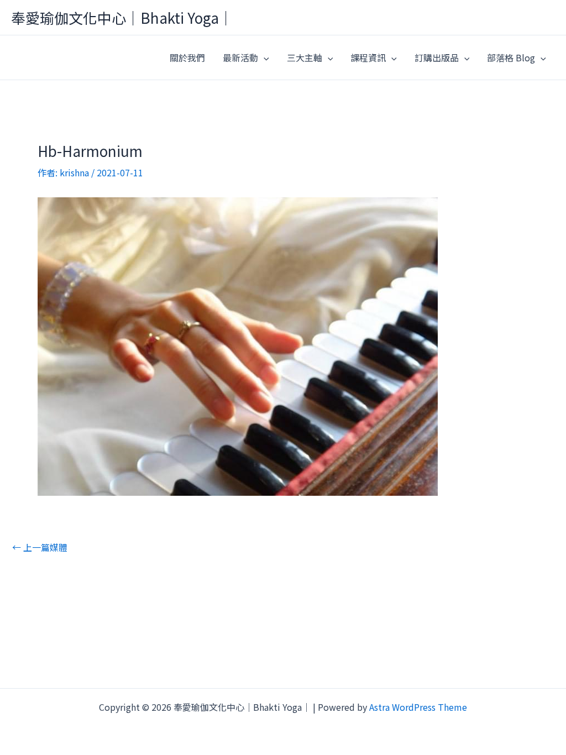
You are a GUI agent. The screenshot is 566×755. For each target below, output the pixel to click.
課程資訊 (368, 57)
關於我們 (187, 57)
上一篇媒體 (39, 547)
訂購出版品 (437, 57)
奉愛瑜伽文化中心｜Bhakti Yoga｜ (122, 17)
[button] (263, 57)
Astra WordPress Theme (418, 707)
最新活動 (240, 57)
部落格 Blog (511, 57)
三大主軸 (304, 57)
